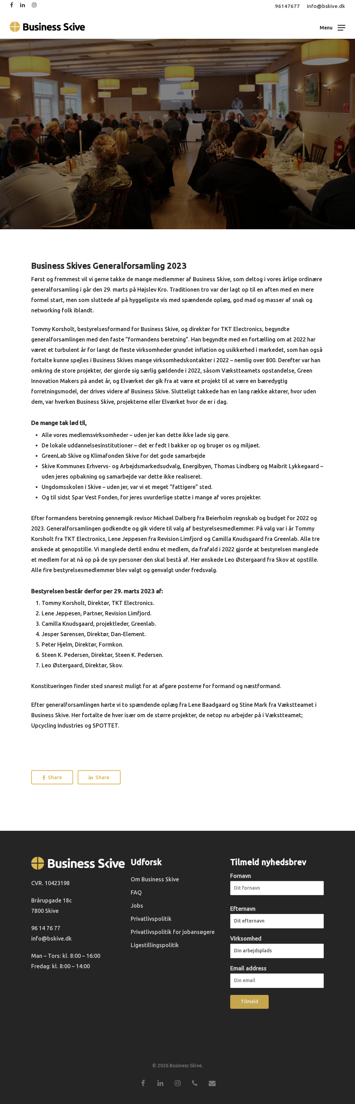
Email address (248, 968)
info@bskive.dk (51, 938)
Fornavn (240, 876)
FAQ (136, 892)
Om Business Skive (155, 879)
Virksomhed (245, 938)
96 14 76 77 (45, 928)
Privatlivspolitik (151, 919)
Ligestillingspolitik (155, 945)
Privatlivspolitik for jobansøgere (173, 932)
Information (177, 183)
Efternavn (243, 909)
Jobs (137, 905)
